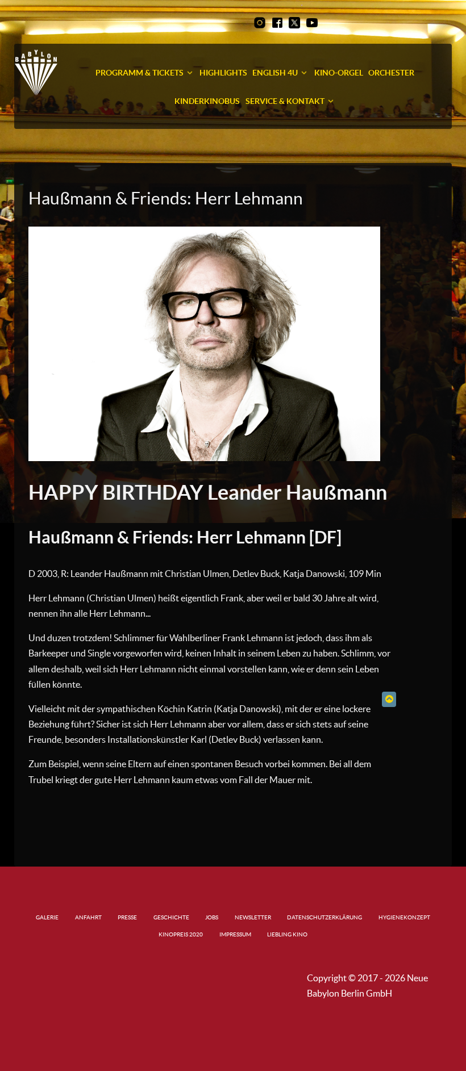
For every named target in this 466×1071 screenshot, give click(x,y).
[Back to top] (389, 699)
